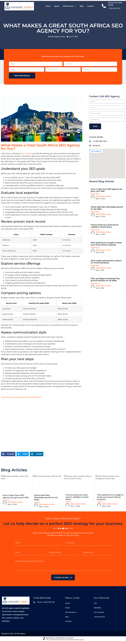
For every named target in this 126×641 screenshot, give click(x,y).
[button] (8, 454)
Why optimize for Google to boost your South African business (106, 244)
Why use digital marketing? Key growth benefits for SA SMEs (105, 279)
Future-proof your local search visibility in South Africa (104, 226)
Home (48, 6)
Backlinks (97, 608)
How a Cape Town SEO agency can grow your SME (106, 190)
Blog (81, 6)
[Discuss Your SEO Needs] (104, 6)
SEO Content (99, 612)
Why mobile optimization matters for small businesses (106, 262)
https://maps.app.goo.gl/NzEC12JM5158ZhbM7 (21, 397)
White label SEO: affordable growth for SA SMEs (107, 208)
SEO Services (68, 6)
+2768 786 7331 (114, 8)
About (56, 6)
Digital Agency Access (103, 196)
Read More (95, 194)
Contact (90, 6)
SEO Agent (26, 153)
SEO (95, 603)
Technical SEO (99, 617)
